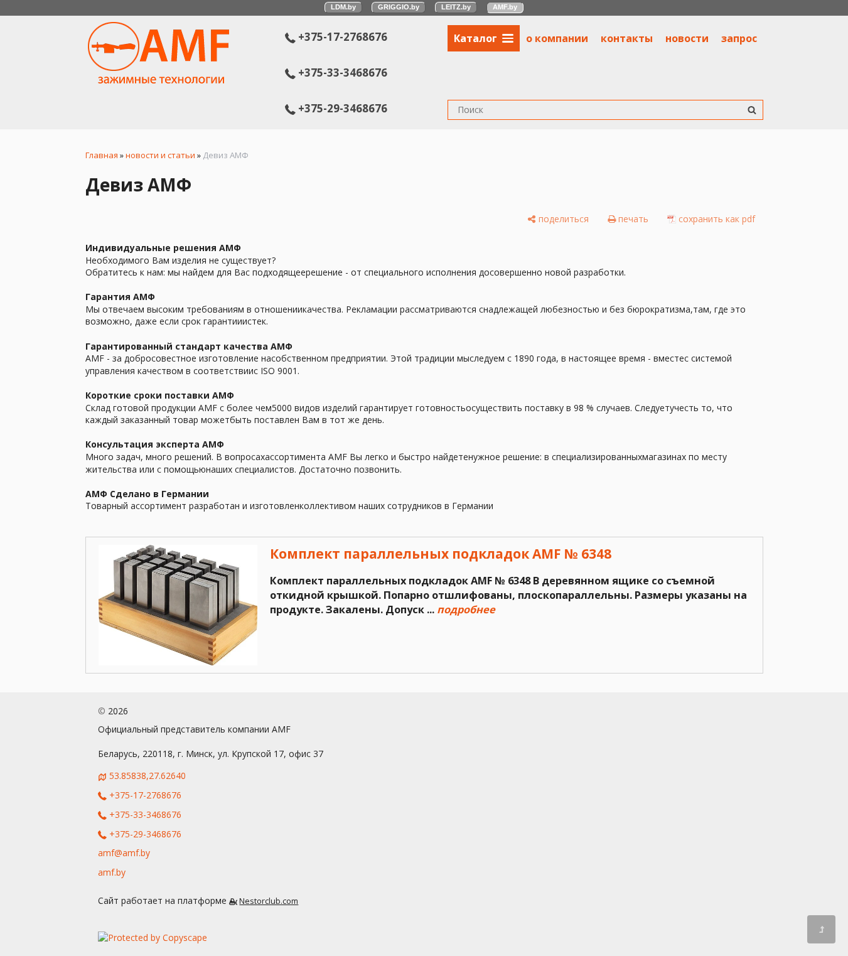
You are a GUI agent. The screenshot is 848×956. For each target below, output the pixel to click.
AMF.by (505, 7)
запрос (739, 38)
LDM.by (343, 7)
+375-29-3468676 (341, 108)
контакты (627, 38)
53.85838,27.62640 (147, 775)
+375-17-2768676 (341, 37)
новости (687, 38)
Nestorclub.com (268, 901)
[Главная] (158, 80)
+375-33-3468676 (341, 72)
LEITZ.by (456, 7)
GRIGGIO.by (398, 7)
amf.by (112, 872)
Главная (101, 155)
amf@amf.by (124, 853)
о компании (557, 38)
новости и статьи (160, 155)
